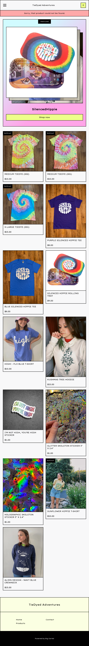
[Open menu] (4, 5)
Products (20, 623)
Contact (50, 620)
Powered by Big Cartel (44, 638)
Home (19, 620)
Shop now (44, 117)
